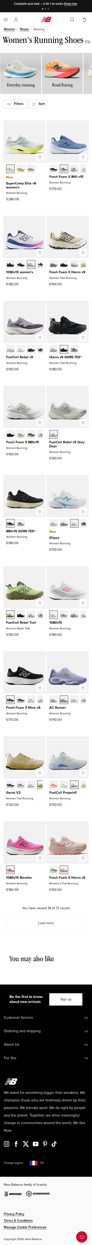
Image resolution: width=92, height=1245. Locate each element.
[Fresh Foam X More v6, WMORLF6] (21, 700)
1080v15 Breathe (19, 878)
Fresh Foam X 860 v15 (66, 177)
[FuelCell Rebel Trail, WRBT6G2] (31, 615)
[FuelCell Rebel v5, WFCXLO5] (31, 349)
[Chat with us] (81, 1237)
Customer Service (18, 1017)
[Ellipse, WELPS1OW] (53, 523)
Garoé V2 (13, 793)
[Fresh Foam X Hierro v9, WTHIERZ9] (64, 264)
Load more (46, 923)
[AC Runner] (83, 688)
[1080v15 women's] (40, 252)
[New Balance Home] (46, 19)
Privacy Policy (14, 1214)
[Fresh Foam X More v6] (40, 688)
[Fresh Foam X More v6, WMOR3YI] (41, 700)
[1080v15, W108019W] (41, 264)
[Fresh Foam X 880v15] (40, 422)
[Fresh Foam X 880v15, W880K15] (10, 434)
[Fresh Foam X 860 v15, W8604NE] (53, 169)
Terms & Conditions (18, 1221)
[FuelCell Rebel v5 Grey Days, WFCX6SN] (53, 434)
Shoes (24, 29)
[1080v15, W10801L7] (31, 264)
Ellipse (54, 538)
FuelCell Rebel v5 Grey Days (66, 444)
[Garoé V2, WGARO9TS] (21, 785)
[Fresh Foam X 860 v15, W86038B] (64, 169)
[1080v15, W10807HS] (64, 615)
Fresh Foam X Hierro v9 (67, 272)
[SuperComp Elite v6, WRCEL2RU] (21, 169)
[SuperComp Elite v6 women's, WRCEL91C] (10, 169)
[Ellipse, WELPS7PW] (84, 523)
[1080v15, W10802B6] (74, 615)
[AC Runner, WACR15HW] (74, 700)
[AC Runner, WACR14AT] (64, 700)
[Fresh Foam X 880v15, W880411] (41, 434)
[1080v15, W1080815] (21, 264)
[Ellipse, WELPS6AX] (74, 523)
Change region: (13, 1163)
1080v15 (55, 623)
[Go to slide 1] (43, 9)
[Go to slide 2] (46, 9)
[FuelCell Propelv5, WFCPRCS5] (64, 785)
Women (9, 29)
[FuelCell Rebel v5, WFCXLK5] (41, 349)
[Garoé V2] (40, 773)
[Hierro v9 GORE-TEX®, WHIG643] (74, 349)
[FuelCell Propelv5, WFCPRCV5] (53, 785)
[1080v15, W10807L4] (53, 615)
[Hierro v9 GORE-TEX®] (83, 337)
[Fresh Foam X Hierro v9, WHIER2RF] (74, 264)
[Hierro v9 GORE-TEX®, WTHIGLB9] (64, 349)
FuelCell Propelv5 (63, 793)
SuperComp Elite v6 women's (21, 185)
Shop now (70, 4)
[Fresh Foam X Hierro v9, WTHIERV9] (64, 870)
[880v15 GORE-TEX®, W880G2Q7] (21, 523)
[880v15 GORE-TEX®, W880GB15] (10, 523)
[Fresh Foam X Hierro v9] (83, 252)
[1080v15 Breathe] (40, 858)
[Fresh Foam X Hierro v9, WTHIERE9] (53, 870)
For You (10, 1058)
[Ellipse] (83, 511)
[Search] (72, 19)
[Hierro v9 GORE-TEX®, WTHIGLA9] (53, 349)
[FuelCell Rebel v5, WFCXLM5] (21, 349)
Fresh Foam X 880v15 (22, 442)
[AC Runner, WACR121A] (53, 700)
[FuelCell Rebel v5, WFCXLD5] (10, 349)
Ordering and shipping (22, 1031)
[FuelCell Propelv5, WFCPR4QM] (74, 785)
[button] (16, 19)
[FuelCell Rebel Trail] (40, 603)
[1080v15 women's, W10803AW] (10, 264)
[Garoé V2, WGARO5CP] (31, 785)
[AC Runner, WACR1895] (84, 700)
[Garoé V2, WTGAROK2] (10, 785)
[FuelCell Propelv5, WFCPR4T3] (84, 785)
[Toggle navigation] (5, 19)
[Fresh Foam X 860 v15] (83, 157)
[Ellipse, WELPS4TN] (64, 523)
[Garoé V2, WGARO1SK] (41, 785)
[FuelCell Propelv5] (83, 773)
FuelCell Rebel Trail (21, 623)
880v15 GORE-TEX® (21, 531)
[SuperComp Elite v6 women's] (40, 157)
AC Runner (57, 708)
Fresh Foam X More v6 (23, 708)
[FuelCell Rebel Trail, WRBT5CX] (21, 615)
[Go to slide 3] (48, 9)
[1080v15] (83, 603)
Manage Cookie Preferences (25, 1227)
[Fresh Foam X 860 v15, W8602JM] (74, 169)
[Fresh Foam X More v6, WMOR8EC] (31, 700)
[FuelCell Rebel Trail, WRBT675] (41, 615)
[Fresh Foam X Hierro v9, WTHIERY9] (53, 264)
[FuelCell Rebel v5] (40, 337)
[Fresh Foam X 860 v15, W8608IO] (84, 169)
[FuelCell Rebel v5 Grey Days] (83, 422)
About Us (11, 1044)
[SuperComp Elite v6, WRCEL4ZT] (31, 169)
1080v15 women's (19, 272)
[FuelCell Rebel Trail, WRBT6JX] (10, 615)
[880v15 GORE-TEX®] (40, 511)
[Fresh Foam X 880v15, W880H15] (31, 434)
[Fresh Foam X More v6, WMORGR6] (10, 700)
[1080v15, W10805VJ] (84, 615)
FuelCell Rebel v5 (19, 357)
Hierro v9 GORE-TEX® (65, 357)
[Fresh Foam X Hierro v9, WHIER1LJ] (84, 264)
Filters (17, 104)
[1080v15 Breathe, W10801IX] (10, 870)
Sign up (65, 999)
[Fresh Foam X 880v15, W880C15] (21, 434)
